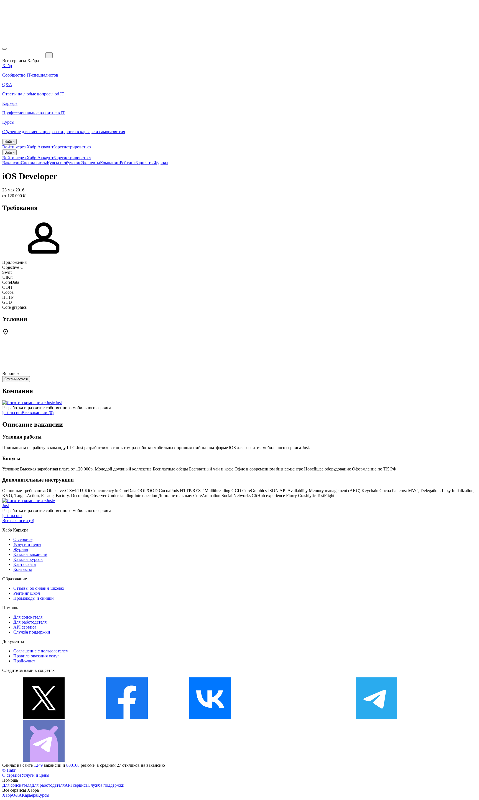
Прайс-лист (24, 661)
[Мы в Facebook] (127, 717)
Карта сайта (24, 564)
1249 (38, 765)
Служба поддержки (31, 632)
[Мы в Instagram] (293, 717)
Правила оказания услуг (36, 656)
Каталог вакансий (30, 554)
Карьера (29, 795)
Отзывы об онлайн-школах (38, 588)
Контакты (22, 569)
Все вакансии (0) (37, 412)
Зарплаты (145, 162)
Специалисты (34, 162)
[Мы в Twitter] (43, 717)
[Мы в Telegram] (376, 717)
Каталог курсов (28, 559)
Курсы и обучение (64, 162)
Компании (110, 162)
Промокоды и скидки (33, 598)
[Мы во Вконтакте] (210, 717)
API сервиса (24, 627)
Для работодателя (30, 622)
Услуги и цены (27, 544)
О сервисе (22, 539)
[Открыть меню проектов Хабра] (4, 49)
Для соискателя (27, 617)
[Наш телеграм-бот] (43, 760)
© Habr (9, 770)
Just (58, 402)
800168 (73, 765)
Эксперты (90, 162)
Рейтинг (128, 162)
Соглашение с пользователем (40, 651)
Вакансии (11, 162)
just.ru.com (12, 412)
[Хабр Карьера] (23, 55)
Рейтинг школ (26, 593)
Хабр (7, 795)
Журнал (161, 162)
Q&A (17, 795)
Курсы (43, 795)
